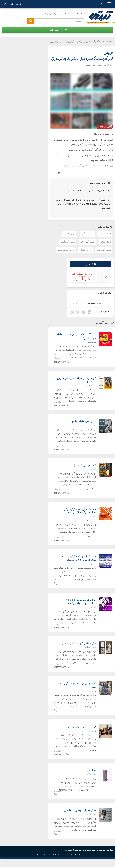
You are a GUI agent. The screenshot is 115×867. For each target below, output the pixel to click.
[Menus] (109, 4)
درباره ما (65, 13)
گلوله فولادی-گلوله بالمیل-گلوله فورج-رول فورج (76, 380)
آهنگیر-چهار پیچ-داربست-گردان (80, 810)
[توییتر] (78, 312)
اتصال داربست (89, 770)
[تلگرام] (84, 312)
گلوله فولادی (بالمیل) (85, 465)
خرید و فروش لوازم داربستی (81, 727)
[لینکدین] (89, 312)
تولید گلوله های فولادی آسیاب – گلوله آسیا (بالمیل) (76, 336)
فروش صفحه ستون (65, 250)
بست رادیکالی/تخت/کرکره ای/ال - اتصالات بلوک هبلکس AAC (79, 510)
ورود (17, 3)
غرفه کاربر (89, 264)
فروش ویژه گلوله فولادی (83, 421)
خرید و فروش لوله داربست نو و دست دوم (77, 685)
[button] (57, 30)
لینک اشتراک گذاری (105, 293)
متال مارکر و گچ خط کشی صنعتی (78, 643)
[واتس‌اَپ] (72, 312)
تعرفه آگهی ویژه (51, 14)
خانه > (109, 41)
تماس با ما (79, 14)
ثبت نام (7, 3)
